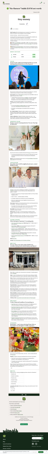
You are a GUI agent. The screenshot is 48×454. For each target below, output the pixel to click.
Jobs (41, 3)
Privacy (40, 446)
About (4, 439)
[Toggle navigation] (44, 3)
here (32, 416)
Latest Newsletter (7, 443)
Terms (38, 446)
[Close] (46, 451)
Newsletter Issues (24, 424)
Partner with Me (7, 448)
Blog (4, 441)
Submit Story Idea (7, 446)
